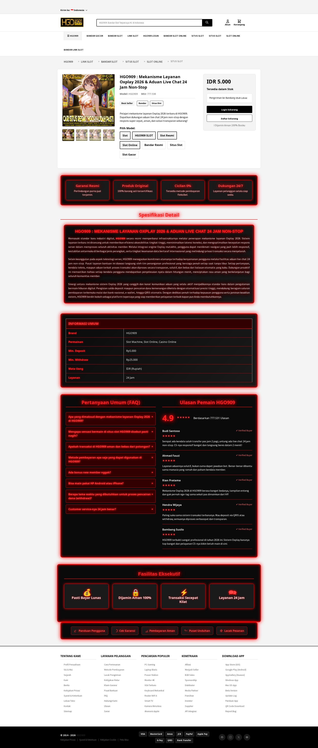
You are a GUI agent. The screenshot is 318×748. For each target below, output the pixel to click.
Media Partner (191, 690)
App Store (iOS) (232, 664)
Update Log (231, 695)
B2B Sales (189, 675)
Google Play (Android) (235, 669)
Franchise (189, 695)
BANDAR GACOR (95, 35)
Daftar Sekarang (229, 118)
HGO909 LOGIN (151, 35)
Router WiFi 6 (151, 695)
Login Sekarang (229, 109)
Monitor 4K (150, 680)
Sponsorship (191, 680)
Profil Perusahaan (72, 664)
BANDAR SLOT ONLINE (175, 35)
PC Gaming (150, 664)
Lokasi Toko (69, 700)
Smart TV (149, 700)
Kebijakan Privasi (72, 690)
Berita (66, 685)
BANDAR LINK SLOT (73, 49)
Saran (107, 711)
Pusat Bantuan (111, 690)
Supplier (189, 706)
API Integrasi (190, 711)
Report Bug (230, 711)
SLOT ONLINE (233, 35)
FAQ (106, 695)
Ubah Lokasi (241, 98)
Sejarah (67, 675)
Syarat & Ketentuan (73, 695)
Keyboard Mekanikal (154, 690)
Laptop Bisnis (151, 669)
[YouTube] (247, 737)
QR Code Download (234, 706)
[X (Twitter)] (239, 737)
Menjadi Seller (192, 669)
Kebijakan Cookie (108, 739)
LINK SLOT (133, 35)
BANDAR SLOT (115, 35)
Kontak (67, 706)
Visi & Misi (68, 669)
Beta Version (231, 690)
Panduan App (231, 700)
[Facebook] (222, 737)
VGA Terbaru (150, 685)
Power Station (151, 675)
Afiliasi (188, 664)
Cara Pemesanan (112, 664)
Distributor (190, 685)
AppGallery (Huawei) (235, 675)
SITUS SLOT (197, 35)
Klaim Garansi (110, 685)
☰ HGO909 (72, 35)
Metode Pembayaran (114, 669)
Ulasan (107, 706)
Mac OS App (231, 685)
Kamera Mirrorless (153, 706)
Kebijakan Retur (111, 680)
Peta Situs (124, 739)
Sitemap (68, 711)
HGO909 (68, 61)
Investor (188, 700)
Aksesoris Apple (152, 711)
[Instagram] (230, 737)
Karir (66, 680)
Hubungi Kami (110, 700)
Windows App (231, 680)
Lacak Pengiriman (112, 675)
